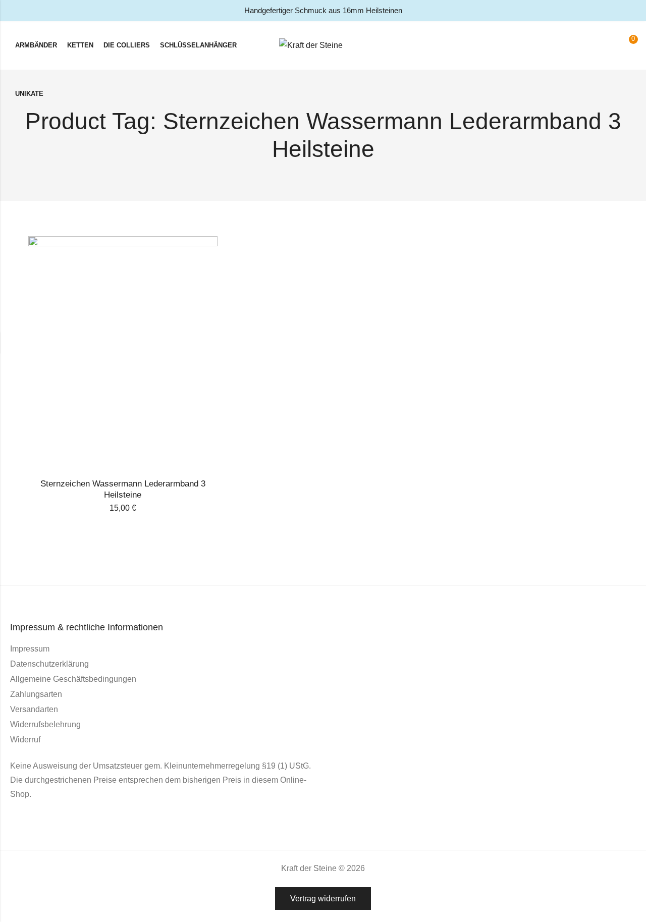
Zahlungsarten (36, 694)
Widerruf (25, 739)
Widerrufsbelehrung (45, 724)
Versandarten (34, 709)
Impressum (29, 648)
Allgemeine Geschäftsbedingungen (73, 679)
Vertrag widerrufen (323, 898)
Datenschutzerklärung (49, 664)
